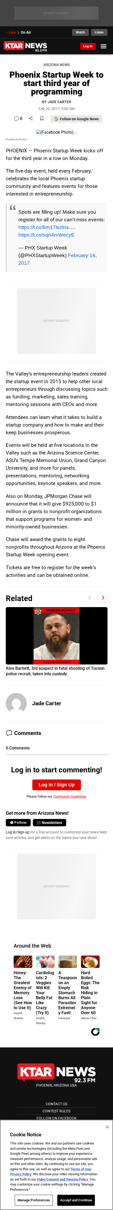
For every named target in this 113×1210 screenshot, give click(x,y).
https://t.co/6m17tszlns (43, 227)
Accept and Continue (76, 1200)
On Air (26, 32)
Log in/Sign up (17, 832)
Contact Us (56, 1104)
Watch (80, 32)
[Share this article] (30, 119)
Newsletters (52, 823)
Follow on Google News (79, 119)
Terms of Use (80, 1169)
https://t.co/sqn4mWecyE (46, 235)
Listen (99, 32)
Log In (88, 46)
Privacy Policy (21, 1174)
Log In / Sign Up (57, 784)
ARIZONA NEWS (56, 65)
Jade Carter (46, 703)
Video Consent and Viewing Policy (62, 1179)
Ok (107, 1126)
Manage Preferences (34, 1200)
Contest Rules (56, 1111)
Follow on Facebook (57, 1118)
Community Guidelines (69, 796)
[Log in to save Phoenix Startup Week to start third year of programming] (42, 119)
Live (12, 32)
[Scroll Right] (102, 597)
